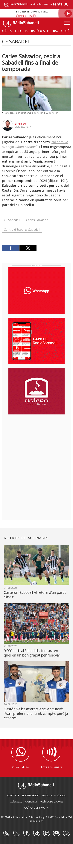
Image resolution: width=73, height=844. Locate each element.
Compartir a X (28, 248)
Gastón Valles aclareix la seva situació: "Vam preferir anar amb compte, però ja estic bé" (36, 713)
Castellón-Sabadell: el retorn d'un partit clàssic (35, 594)
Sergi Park (20, 123)
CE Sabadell (12, 220)
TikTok (36, 833)
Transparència (30, 795)
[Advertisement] (36, 441)
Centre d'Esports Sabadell (22, 230)
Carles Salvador (37, 220)
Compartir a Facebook (10, 248)
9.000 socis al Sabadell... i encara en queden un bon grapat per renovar (32, 653)
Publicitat (31, 801)
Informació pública (54, 795)
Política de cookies (51, 801)
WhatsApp (66, 833)
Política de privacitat (36, 807)
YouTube (56, 833)
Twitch (46, 833)
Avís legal (16, 801)
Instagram (7, 833)
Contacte (13, 795)
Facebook (27, 833)
